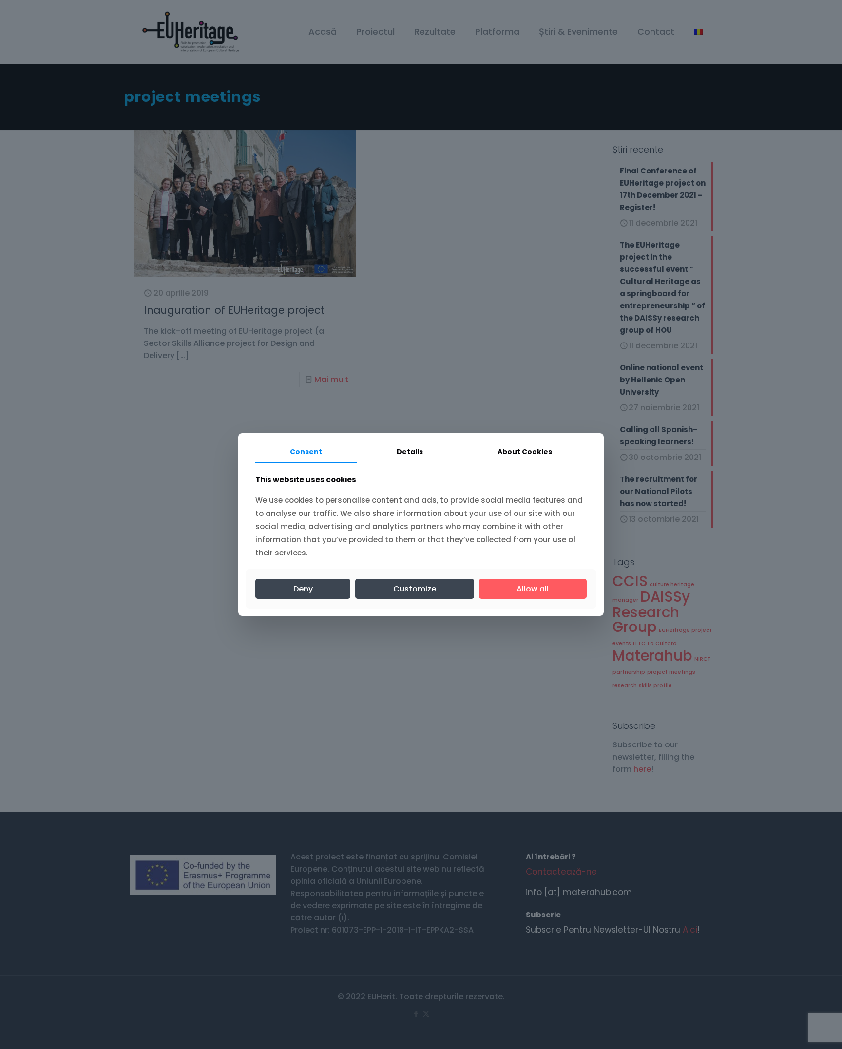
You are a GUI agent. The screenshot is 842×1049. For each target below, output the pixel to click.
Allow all (533, 588)
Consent (306, 452)
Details (410, 452)
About (525, 452)
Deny (303, 588)
